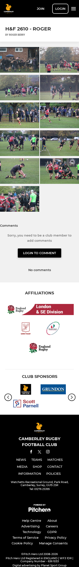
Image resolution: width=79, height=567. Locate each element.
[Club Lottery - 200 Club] (25, 390)
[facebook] (31, 452)
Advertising (30, 526)
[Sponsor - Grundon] (53, 390)
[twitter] (39, 452)
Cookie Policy (22, 543)
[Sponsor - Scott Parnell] (25, 404)
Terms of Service (26, 538)
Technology (32, 532)
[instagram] (48, 452)
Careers (52, 526)
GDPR (52, 532)
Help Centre (31, 521)
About (52, 521)
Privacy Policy (55, 538)
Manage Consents (53, 543)
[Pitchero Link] (39, 511)
